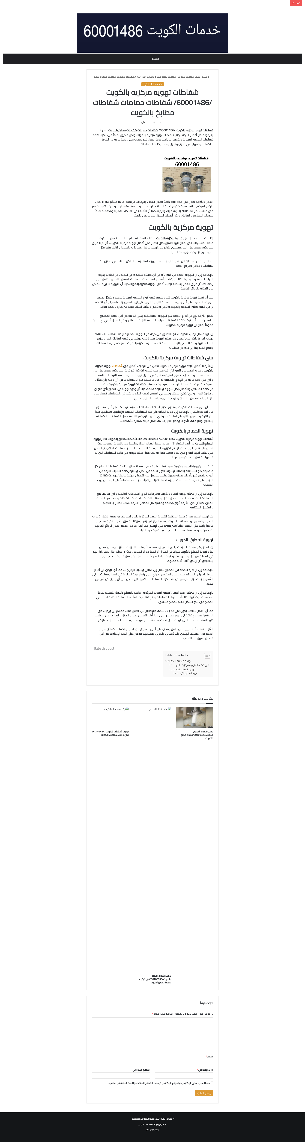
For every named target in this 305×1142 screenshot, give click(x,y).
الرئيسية (155, 59)
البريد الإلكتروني (205, 1070)
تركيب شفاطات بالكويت (189, 77)
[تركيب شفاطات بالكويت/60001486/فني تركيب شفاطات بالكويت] (110, 717)
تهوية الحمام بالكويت (184, 669)
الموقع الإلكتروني (141, 1070)
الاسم (209, 1056)
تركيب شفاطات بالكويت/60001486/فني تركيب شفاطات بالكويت (110, 733)
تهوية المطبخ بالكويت (188, 673)
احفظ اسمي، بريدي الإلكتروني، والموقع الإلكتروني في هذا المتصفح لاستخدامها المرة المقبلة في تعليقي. (159, 1083)
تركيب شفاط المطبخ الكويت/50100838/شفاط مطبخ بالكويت (197, 734)
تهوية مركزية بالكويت (180, 661)
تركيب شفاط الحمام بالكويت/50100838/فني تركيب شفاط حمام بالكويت (155, 979)
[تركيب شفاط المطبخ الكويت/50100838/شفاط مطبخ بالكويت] (194, 717)
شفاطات (117, 366)
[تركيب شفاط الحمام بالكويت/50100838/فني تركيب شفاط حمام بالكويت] (152, 839)
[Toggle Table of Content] (206, 656)
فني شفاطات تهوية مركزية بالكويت (192, 665)
